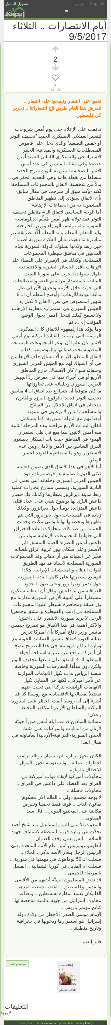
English (97, 3)
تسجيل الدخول (16, 3)
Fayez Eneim (72, 977)
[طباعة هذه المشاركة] (52, 89)
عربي (79, 3)
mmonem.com (49, 1023)
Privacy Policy (83, 1023)
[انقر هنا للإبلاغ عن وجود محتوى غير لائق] (59, 89)
